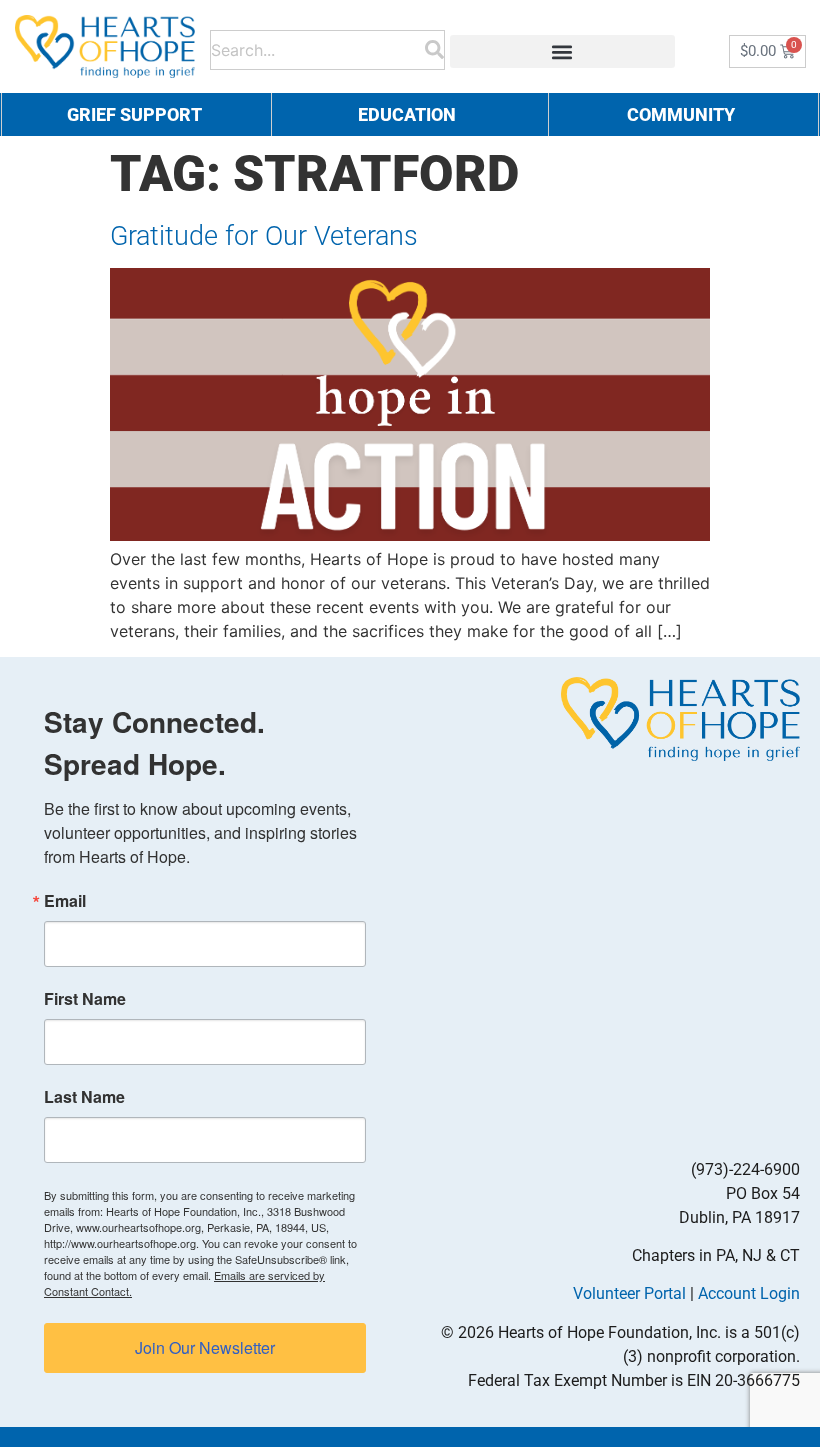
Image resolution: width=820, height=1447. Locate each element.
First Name (85, 999)
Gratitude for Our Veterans (264, 236)
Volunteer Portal (629, 1293)
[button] (562, 51)
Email (65, 901)
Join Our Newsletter (205, 1347)
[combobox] (318, 46)
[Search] (434, 46)
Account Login (749, 1293)
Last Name (84, 1097)
